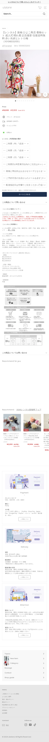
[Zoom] (45, 94)
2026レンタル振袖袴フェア (28, 409)
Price (4, 107)
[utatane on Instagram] (25, 724)
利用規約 (4, 710)
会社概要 (4, 713)
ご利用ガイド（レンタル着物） (11, 694)
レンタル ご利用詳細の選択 (11, 139)
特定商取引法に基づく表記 (9, 705)
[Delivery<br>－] (24, 536)
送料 (20, 190)
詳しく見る (11, 230)
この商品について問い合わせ (13, 202)
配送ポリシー (6, 702)
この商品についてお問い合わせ (14, 352)
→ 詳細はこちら (24, 519)
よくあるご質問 (6, 697)
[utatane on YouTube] (30, 724)
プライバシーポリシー (8, 707)
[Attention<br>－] (24, 594)
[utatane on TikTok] (35, 724)
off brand (7, 45)
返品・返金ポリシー (8, 699)
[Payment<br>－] (24, 481)
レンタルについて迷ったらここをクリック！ (24, 2)
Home (4, 28)
